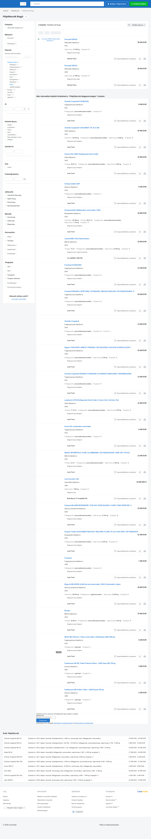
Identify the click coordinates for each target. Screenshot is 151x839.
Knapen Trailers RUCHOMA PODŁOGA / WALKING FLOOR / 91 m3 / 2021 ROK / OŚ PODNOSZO (101, 532)
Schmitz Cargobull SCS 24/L (13, 775)
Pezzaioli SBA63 (71, 39)
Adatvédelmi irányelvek (44, 800)
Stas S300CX (8, 780)
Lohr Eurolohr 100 (72, 479)
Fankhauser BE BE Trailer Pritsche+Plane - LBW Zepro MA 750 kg (90, 663)
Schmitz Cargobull (72, 321)
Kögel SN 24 (8, 752)
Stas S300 (7, 771)
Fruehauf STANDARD (73, 265)
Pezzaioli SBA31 (71, 65)
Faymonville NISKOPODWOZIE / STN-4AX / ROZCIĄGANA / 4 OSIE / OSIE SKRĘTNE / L (98, 505)
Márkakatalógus (42, 810)
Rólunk (5, 796)
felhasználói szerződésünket (84, 723)
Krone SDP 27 (8, 766)
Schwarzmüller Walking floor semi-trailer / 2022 (83, 210)
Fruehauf (68, 558)
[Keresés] (32, 4)
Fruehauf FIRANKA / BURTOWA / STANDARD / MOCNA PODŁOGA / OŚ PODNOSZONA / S (99, 291)
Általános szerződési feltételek (47, 796)
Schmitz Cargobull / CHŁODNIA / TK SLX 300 (82, 128)
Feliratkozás (43, 720)
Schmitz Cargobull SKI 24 (12, 747)
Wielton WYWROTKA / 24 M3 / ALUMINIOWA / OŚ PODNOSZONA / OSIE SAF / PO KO (97, 453)
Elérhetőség (7, 803)
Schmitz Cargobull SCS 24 (12, 743)
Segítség (6, 800)
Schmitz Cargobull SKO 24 (12, 738)
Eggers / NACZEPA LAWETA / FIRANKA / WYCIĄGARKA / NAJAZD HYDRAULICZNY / (98, 347)
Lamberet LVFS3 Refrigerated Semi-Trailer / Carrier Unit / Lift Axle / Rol (92, 400)
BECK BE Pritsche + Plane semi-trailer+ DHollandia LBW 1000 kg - (90, 637)
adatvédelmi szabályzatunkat (63, 723)
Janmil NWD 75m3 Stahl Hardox (77, 239)
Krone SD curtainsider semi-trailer (78, 426)
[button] (140, 59)
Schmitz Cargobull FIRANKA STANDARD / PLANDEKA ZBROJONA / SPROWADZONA (98, 374)
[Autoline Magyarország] (10, 4)
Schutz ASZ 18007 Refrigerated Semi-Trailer (81, 154)
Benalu (67, 611)
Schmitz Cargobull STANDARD (77, 101)
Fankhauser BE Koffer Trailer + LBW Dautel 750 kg (84, 690)
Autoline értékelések (43, 807)
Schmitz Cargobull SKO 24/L (13, 761)
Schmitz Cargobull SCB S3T (13, 757)
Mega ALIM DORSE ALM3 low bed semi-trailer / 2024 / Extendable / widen (93, 584)
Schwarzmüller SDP (72, 184)
